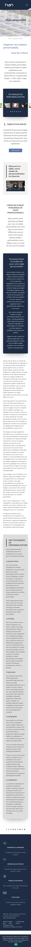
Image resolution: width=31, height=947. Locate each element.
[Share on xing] (22, 829)
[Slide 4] (16, 111)
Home (9, 38)
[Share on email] (24, 829)
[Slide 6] (20, 111)
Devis (10, 923)
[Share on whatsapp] (18, 829)
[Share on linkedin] (15, 829)
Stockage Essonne (8, 925)
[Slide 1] (11, 111)
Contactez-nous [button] (15, 150)
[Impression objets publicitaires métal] (24, 105)
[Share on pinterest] (13, 829)
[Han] (9, 5)
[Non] (29, 941)
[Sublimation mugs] (7, 105)
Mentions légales (8, 921)
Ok (16, 944)
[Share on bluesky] (20, 829)
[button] (27, 5)
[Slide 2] (13, 111)
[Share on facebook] (6, 829)
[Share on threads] (11, 829)
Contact (18, 923)
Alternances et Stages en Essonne (12, 927)
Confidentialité (20, 921)
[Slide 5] (18, 111)
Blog (4, 923)
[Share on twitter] (9, 829)
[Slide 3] (15, 111)
